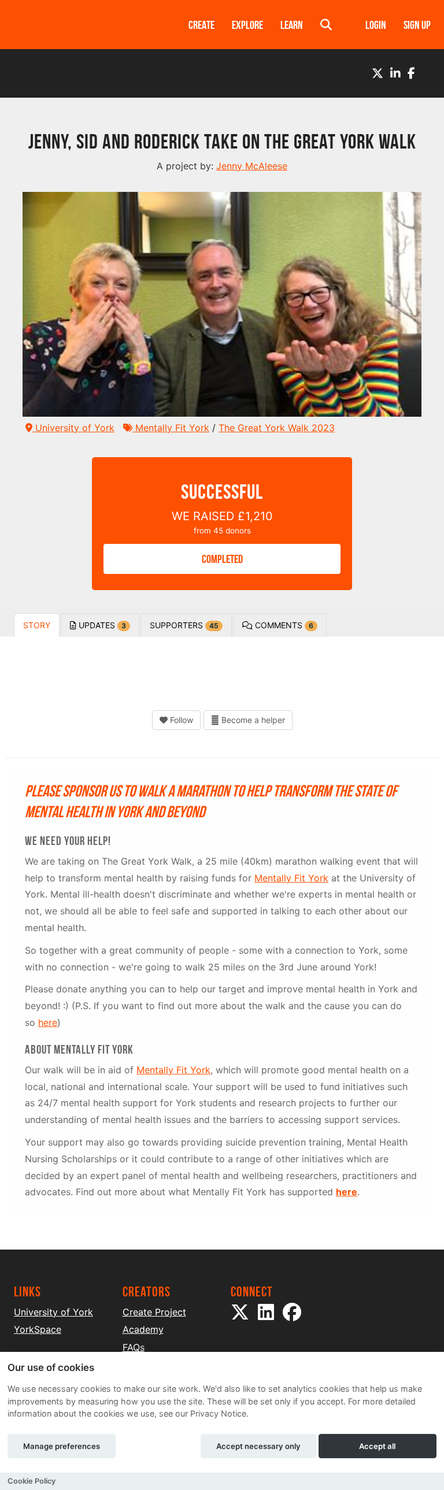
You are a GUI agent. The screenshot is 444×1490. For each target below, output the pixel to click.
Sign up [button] (417, 24)
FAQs (134, 1347)
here (47, 1022)
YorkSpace (37, 1329)
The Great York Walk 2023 (277, 427)
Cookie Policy (32, 1481)
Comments (283, 625)
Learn (291, 24)
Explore (247, 24)
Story (36, 625)
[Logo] (86, 24)
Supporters (184, 625)
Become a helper (252, 720)
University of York (73, 427)
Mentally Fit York (170, 427)
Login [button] (375, 24)
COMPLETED (222, 559)
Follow (180, 720)
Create (201, 24)
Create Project (154, 1312)
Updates (101, 625)
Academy (143, 1329)
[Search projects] (326, 24)
